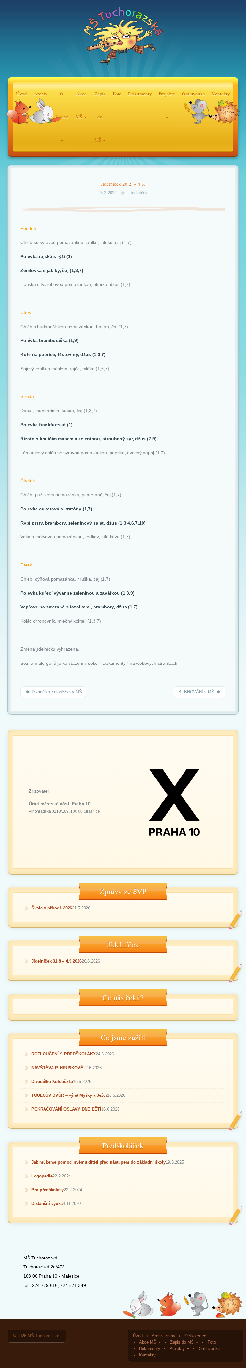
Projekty (177, 1349)
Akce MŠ (148, 1342)
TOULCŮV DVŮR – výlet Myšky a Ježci (69, 1095)
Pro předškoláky (47, 1189)
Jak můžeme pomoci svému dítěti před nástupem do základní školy (98, 1162)
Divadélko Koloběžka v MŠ (56, 691)
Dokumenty (140, 93)
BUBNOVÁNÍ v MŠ (196, 691)
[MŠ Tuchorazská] (123, 37)
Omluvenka (209, 1349)
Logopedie (42, 1176)
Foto (117, 93)
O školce (193, 1336)
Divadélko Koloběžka (52, 1081)
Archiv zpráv (163, 1336)
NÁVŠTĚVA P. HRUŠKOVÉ (57, 1067)
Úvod (138, 1336)
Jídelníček (138, 193)
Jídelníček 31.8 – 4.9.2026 (56, 961)
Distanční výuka (47, 1203)
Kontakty (147, 1355)
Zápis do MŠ (182, 1342)
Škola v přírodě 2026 (51, 908)
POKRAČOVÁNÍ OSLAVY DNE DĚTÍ (66, 1109)
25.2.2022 (108, 193)
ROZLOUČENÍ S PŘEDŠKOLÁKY (63, 1054)
